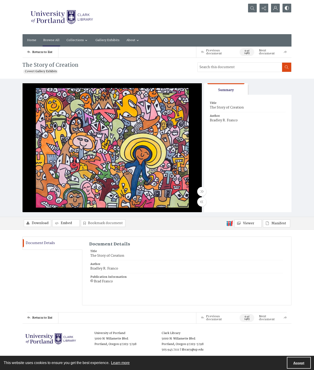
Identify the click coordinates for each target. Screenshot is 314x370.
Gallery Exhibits (107, 40)
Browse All (51, 40)
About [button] (130, 40)
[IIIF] (229, 223)
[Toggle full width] (201, 191)
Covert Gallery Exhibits (41, 71)
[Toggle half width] (201, 201)
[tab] (226, 89)
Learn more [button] (120, 363)
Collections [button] (75, 40)
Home (31, 40)
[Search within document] (286, 67)
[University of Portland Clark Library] (61, 17)
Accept (298, 363)
